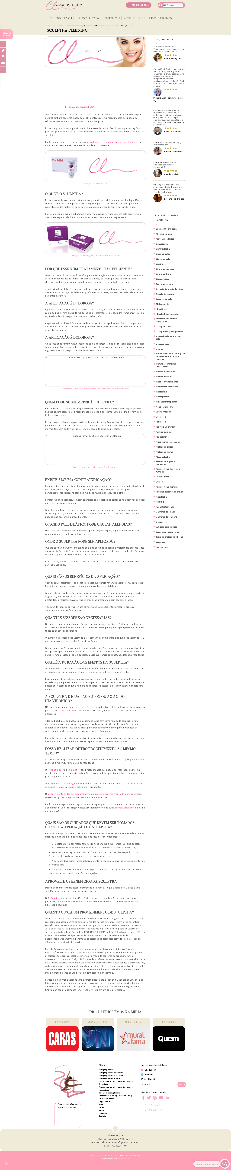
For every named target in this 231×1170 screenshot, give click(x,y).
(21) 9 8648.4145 (153, 1109)
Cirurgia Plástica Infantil (109, 1078)
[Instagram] (155, 1099)
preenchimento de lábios (60, 793)
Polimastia (161, 421)
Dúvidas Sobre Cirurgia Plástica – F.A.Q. (115, 1096)
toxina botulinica (68, 710)
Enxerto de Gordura (165, 294)
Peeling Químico (163, 432)
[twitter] (149, 1099)
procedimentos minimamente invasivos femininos (112, 142)
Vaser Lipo (160, 542)
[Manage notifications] (6, 1164)
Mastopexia (161, 391)
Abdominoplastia (164, 234)
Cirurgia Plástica (87, 18)
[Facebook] (143, 1099)
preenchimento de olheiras (119, 793)
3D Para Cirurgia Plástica (109, 1093)
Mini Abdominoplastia (166, 401)
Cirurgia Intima (163, 274)
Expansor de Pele (164, 299)
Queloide (160, 481)
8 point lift (74, 769)
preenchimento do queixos (88, 793)
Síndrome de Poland (165, 511)
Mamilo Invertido (164, 376)
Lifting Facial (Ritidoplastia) (169, 331)
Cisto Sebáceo (162, 279)
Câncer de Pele (163, 259)
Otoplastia (161, 417)
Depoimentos (111, 18)
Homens (149, 1074)
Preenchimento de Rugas (168, 442)
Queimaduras (162, 476)
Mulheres (150, 1070)
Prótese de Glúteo (164, 447)
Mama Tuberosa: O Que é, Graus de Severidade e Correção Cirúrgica (171, 356)
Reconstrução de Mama (167, 487)
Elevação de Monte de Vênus (169, 289)
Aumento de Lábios (165, 239)
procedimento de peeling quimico (65, 783)
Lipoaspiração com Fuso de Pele (169, 337)
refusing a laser (55, 769)
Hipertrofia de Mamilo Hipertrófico (166, 320)
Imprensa (129, 18)
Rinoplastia (161, 497)
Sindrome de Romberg (166, 517)
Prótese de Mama (164, 452)
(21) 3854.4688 (152, 1105)
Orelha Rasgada (163, 411)
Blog (142, 18)
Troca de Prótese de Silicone (169, 537)
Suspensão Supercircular (167, 532)
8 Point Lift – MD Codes (166, 229)
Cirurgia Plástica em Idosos (111, 1072)
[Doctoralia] (67, 1115)
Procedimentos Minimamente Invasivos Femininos (102, 26)
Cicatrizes (161, 264)
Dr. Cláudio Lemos (106, 1098)
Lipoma (159, 349)
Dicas (152, 18)
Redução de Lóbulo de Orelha (169, 491)
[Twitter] (3, 51)
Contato (166, 18)
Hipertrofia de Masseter (167, 314)
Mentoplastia (162, 396)
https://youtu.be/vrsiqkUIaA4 (80, 106)
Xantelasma (162, 547)
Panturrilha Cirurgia (165, 427)
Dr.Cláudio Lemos (60, 18)
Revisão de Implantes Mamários (166, 463)
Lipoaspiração (162, 344)
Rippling (160, 501)
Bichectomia (162, 244)
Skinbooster (161, 522)
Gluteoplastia (162, 304)
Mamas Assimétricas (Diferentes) (166, 365)
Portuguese (170, 5)
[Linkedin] (167, 1098)
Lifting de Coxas (163, 326)
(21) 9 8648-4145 (140, 5)
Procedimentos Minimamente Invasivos (67, 26)
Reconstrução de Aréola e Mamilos (168, 470)
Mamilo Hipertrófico (165, 371)
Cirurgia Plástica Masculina (111, 1075)
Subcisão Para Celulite (166, 527)
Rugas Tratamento (165, 507)
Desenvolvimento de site (109, 1158)
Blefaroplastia (163, 249)
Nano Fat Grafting (164, 407)
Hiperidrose (161, 309)
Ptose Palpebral (163, 457)
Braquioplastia (163, 254)
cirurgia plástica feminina (128, 807)
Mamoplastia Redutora (167, 386)
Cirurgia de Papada (165, 269)
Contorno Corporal (164, 284)
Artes (101, 1110)
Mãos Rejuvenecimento (167, 381)
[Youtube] (161, 1099)
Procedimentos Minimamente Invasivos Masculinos (116, 1088)
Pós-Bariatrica (163, 437)
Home (49, 26)
